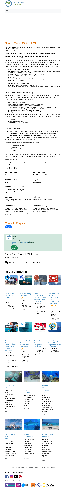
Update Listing (14, 247)
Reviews (7, 257)
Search (31, 467)
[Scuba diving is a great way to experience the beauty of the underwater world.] (32, 376)
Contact (53, 467)
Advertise (44, 467)
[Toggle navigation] (7, 11)
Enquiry (8, 227)
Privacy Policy (24, 467)
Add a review (15, 257)
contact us (24, 243)
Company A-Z (37, 467)
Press (48, 467)
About (12, 467)
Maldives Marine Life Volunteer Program (10, 295)
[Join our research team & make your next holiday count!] (11, 327)
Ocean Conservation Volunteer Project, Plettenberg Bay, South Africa (40, 297)
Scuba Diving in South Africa (10, 436)
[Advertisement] (33, 25)
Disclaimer (17, 467)
